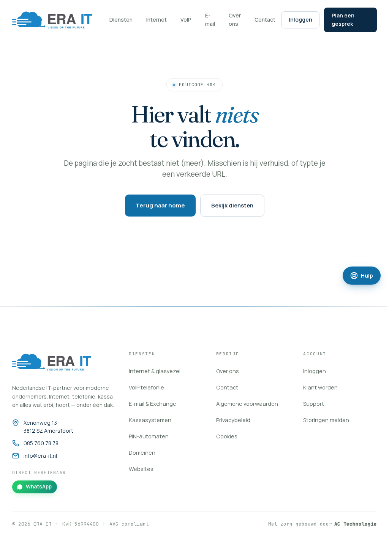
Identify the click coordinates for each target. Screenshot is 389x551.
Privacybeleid (233, 420)
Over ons (235, 19)
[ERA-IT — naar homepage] (57, 20)
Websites (141, 469)
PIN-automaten (149, 436)
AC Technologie (355, 524)
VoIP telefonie (146, 387)
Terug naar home (160, 205)
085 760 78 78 (41, 443)
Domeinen (142, 452)
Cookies (226, 436)
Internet (156, 19)
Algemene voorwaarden (247, 403)
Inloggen (300, 19)
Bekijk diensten (232, 205)
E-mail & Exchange (152, 403)
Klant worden (320, 387)
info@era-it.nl (40, 455)
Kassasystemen (150, 420)
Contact (265, 19)
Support (313, 403)
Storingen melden (326, 420)
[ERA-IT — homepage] (56, 362)
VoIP (185, 19)
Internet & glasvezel (154, 371)
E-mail (210, 19)
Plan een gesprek (343, 19)
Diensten (121, 19)
